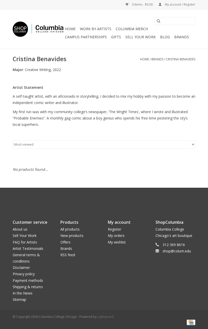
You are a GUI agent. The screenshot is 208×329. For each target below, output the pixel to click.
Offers (65, 242)
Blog (165, 36)
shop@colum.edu (177, 251)
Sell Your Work (140, 36)
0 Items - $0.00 (142, 4)
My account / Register (179, 4)
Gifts (116, 36)
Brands (181, 36)
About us (20, 229)
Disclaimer (21, 267)
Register (114, 229)
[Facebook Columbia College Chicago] (99, 199)
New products (71, 235)
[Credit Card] (190, 322)
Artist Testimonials (28, 248)
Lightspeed (105, 317)
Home (70, 28)
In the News (22, 293)
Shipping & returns (28, 286)
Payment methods (28, 280)
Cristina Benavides (180, 59)
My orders (116, 235)
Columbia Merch (132, 28)
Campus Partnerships (86, 36)
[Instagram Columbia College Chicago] (109, 199)
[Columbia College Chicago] (38, 29)
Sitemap (19, 299)
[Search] (158, 21)
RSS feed (67, 254)
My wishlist (117, 242)
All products (70, 229)
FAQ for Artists (25, 242)
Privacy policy (24, 273)
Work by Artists (95, 28)
